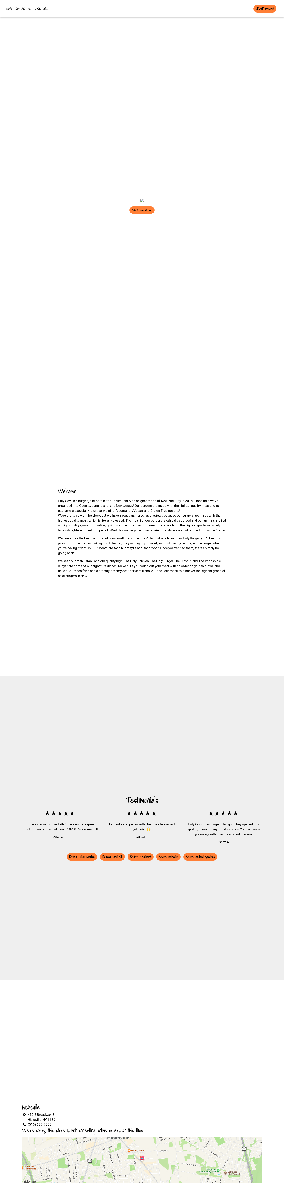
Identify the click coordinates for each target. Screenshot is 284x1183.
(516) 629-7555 (39, 1124)
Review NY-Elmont (140, 856)
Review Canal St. (112, 856)
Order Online (265, 8)
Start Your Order (142, 210)
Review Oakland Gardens (200, 856)
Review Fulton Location (82, 856)
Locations (41, 8)
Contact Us (24, 8)
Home (9, 8)
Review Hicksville (168, 856)
